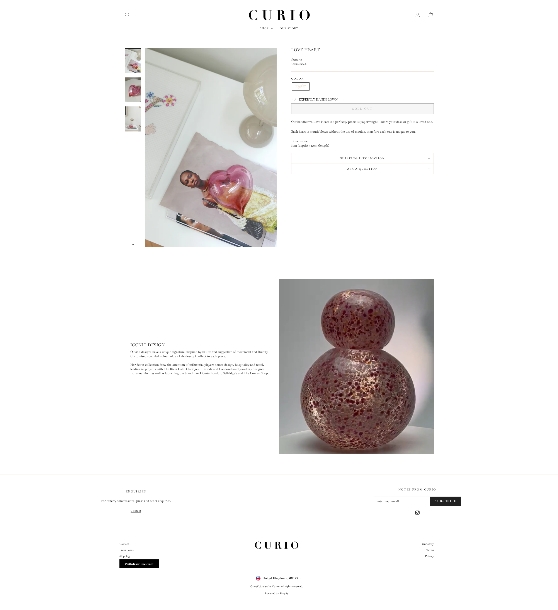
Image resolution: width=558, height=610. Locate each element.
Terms (430, 550)
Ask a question (362, 169)
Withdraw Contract (139, 564)
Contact (136, 511)
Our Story (289, 28)
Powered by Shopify (276, 593)
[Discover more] (201, 366)
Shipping (124, 556)
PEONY (300, 86)
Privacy (429, 556)
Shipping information (362, 158)
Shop (265, 28)
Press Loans (126, 550)
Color (297, 78)
